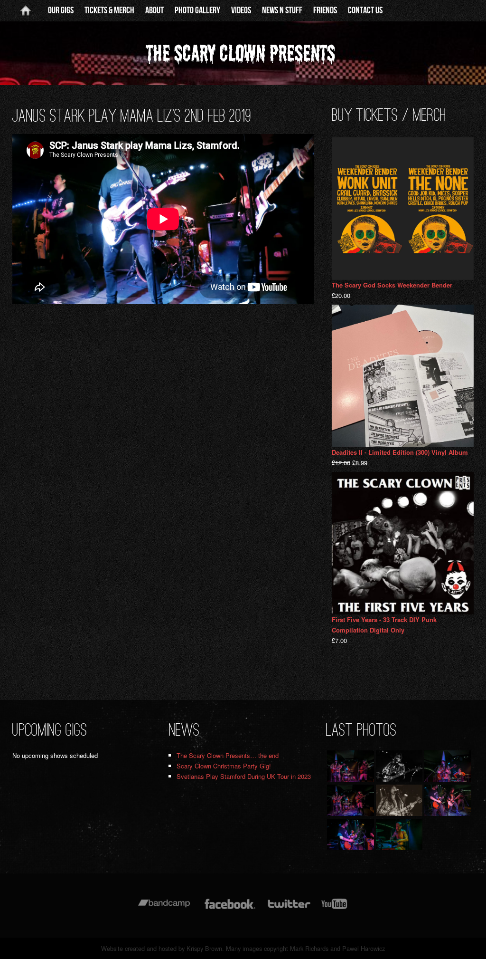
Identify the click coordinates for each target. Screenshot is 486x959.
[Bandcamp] (164, 908)
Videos (241, 10)
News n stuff (282, 10)
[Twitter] (288, 908)
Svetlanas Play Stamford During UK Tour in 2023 (244, 776)
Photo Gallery (197, 10)
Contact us (365, 10)
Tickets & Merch (109, 10)
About (154, 10)
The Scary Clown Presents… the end (228, 755)
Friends (325, 10)
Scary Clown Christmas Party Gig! (224, 765)
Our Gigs (61, 10)
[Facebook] (230, 908)
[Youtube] (335, 908)
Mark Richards (309, 948)
